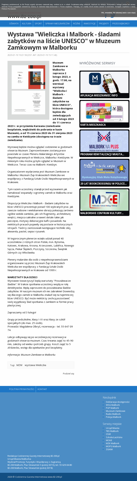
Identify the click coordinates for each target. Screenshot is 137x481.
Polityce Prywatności (9, 9)
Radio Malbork (113, 413)
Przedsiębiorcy (120, 23)
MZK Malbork (112, 443)
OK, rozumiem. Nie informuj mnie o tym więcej (118, 13)
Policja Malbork (113, 416)
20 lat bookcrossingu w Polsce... (103, 183)
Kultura (26, 23)
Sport (38, 23)
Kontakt (42, 389)
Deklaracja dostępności (117, 401)
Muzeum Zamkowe (115, 410)
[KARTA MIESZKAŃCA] (104, 121)
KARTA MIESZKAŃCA (93, 124)
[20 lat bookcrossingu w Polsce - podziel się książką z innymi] (104, 180)
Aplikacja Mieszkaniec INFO (99, 95)
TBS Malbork (112, 431)
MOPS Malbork (113, 446)
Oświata (14, 23)
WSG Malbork (113, 404)
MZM (19, 365)
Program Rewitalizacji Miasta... (102, 154)
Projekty (104, 23)
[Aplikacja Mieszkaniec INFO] (104, 92)
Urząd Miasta (112, 428)
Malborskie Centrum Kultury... (101, 213)
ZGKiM (109, 449)
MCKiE (109, 440)
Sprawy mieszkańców (57, 23)
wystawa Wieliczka (35, 365)
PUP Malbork (112, 407)
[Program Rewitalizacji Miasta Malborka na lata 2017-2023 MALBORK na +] (104, 151)
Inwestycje (90, 23)
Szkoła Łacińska (114, 437)
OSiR (108, 434)
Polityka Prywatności (21, 389)
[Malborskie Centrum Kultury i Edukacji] (104, 209)
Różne (76, 23)
